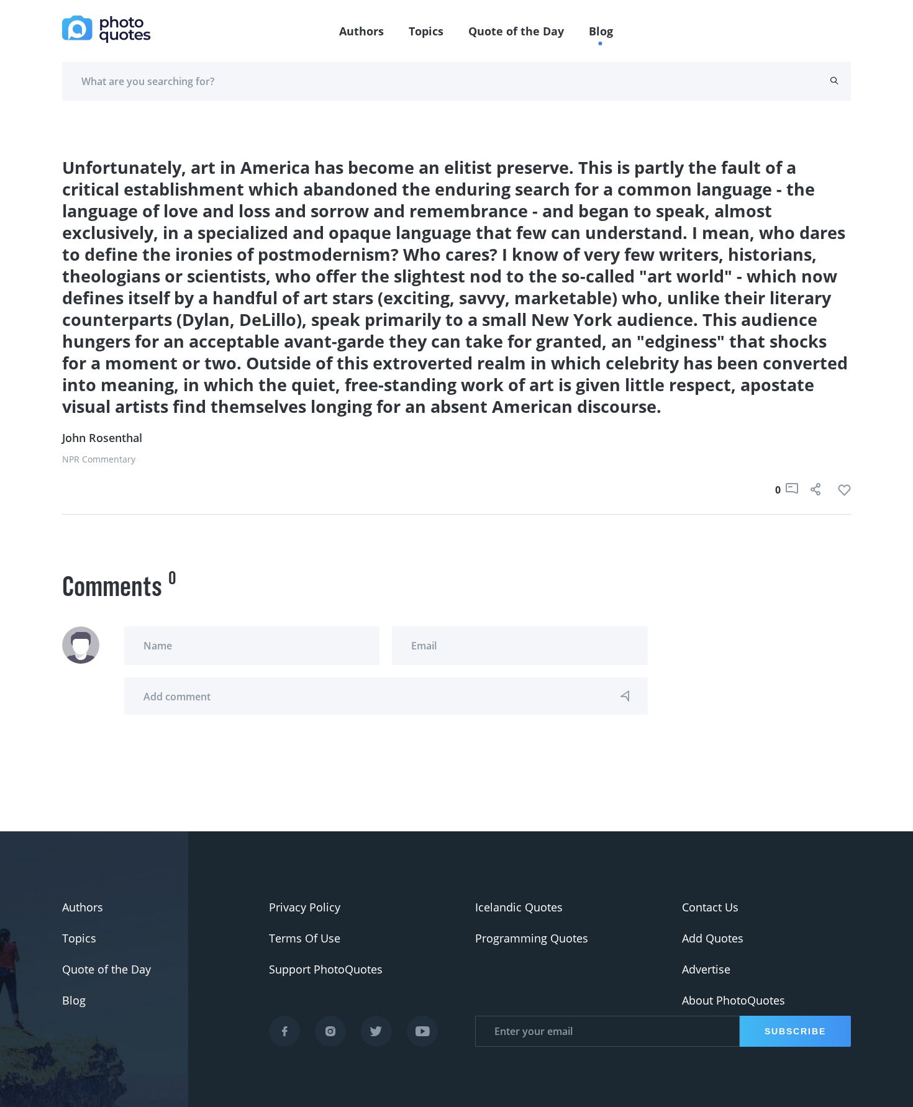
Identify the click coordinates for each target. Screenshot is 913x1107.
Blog (601, 31)
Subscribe (795, 1031)
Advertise (706, 969)
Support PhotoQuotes (326, 969)
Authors (361, 31)
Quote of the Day (516, 31)
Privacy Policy (304, 907)
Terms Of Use (304, 938)
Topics (426, 31)
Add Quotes (712, 938)
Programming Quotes (531, 938)
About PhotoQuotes (733, 1000)
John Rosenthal (102, 437)
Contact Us (710, 907)
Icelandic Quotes (519, 907)
